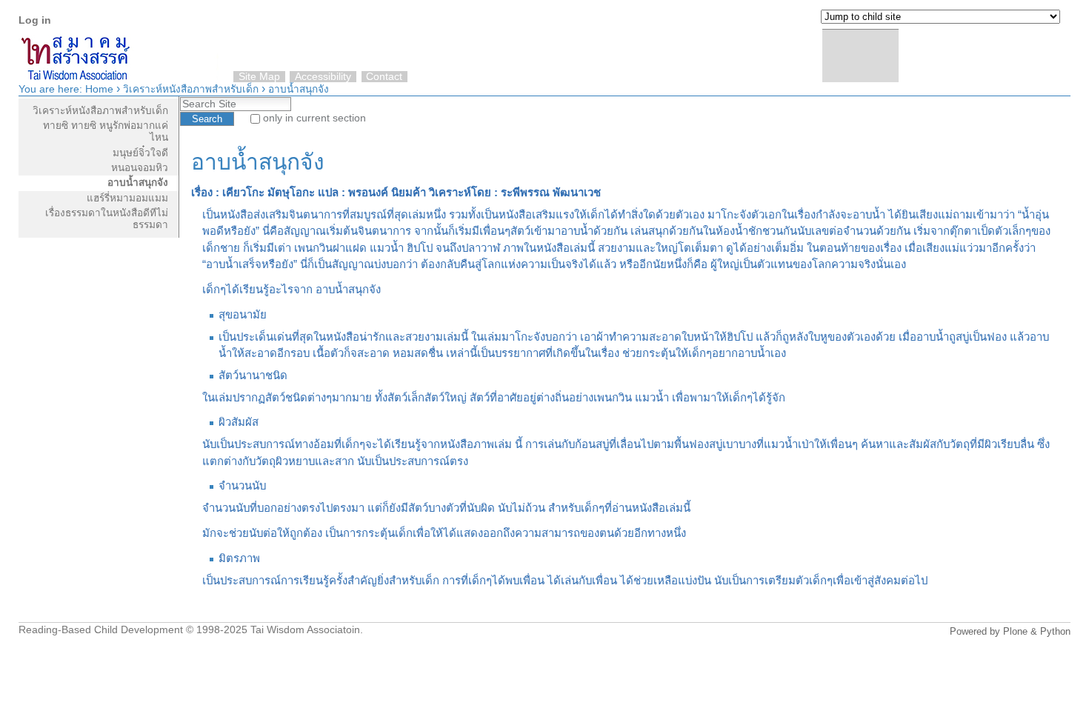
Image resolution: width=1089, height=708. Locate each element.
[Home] (1056, 51)
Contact (384, 76)
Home (99, 89)
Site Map (259, 76)
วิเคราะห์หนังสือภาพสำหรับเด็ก (191, 89)
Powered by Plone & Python (1010, 631)
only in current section (314, 118)
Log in (35, 20)
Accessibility (323, 76)
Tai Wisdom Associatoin (305, 629)
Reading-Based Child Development (101, 629)
